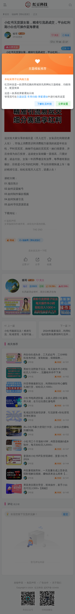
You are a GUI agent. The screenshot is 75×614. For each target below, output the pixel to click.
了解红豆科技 (44, 103)
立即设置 (63, 103)
